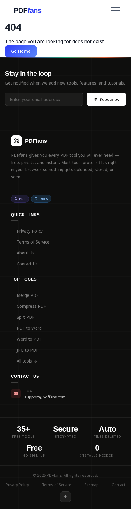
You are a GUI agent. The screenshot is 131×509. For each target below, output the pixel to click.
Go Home (21, 51)
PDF (22, 198)
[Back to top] (65, 496)
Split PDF (25, 317)
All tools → (27, 361)
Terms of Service (33, 242)
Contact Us (27, 264)
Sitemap (91, 484)
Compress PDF (31, 306)
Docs (44, 198)
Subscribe (109, 99)
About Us (25, 253)
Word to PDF (29, 339)
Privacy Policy (30, 231)
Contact (118, 484)
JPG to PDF (27, 350)
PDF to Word (29, 328)
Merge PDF (28, 295)
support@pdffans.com (45, 397)
